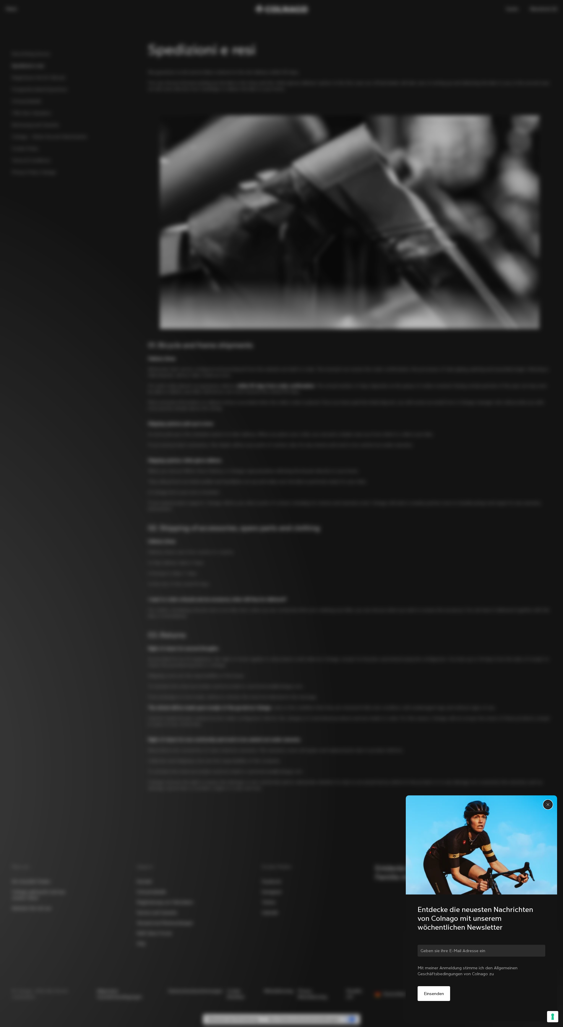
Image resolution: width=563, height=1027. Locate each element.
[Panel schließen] (547, 804)
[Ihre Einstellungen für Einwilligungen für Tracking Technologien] (552, 1016)
